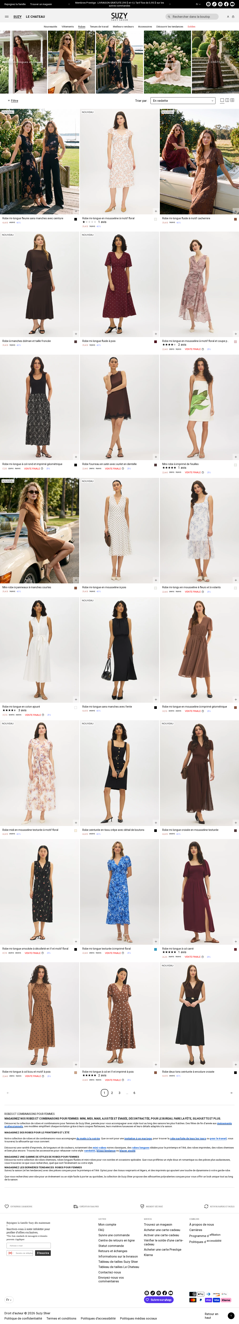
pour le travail (218, 1138)
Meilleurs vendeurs (123, 26)
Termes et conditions (61, 1318)
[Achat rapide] (76, 211)
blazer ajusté (127, 1150)
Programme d (205, 1235)
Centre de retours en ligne (116, 1240)
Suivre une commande (114, 1235)
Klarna (148, 1255)
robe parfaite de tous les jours (188, 1138)
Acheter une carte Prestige (162, 1249)
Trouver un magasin (41, 4)
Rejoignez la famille (15, 4)
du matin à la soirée (88, 1138)
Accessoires (145, 26)
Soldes (191, 26)
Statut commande (111, 1246)
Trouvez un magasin (158, 1224)
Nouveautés (50, 26)
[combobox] (192, 17)
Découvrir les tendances (169, 26)
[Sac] (233, 16)
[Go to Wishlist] (223, 16)
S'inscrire (43, 1253)
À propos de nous (201, 1224)
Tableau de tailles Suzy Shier (118, 1261)
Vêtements (68, 26)
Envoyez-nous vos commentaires (111, 1279)
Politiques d (205, 1241)
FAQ (101, 1230)
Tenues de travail (99, 26)
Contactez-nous (109, 1272)
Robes (81, 26)
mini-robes (99, 1147)
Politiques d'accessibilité (98, 1318)
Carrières (195, 1230)
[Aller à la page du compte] (228, 16)
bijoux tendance (106, 1150)
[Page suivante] (231, 1092)
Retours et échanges (112, 1251)
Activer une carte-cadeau (161, 1235)
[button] (69, 4)
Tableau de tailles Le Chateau (118, 1267)
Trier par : (141, 101)
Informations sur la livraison (118, 1256)
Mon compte (107, 1224)
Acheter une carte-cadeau (162, 1230)
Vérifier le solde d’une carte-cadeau (163, 1242)
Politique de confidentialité (23, 1318)
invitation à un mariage (138, 1138)
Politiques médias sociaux (138, 1318)
